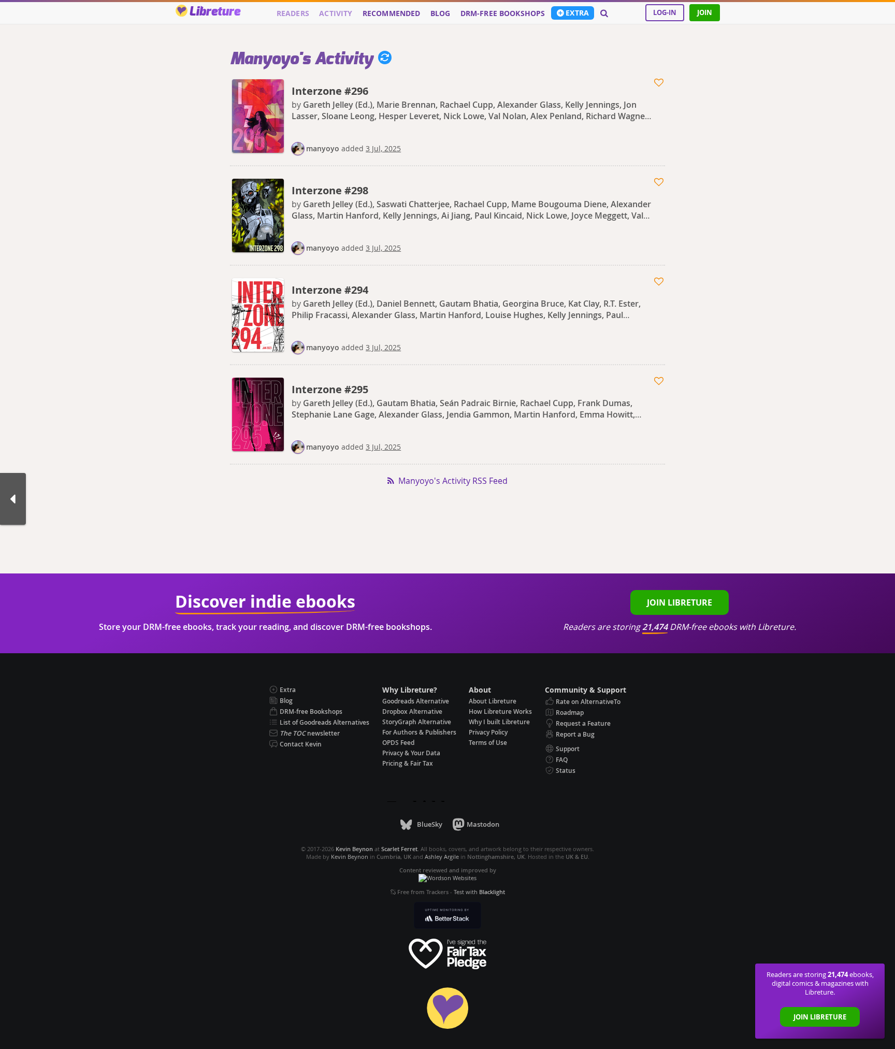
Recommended (392, 13)
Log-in (664, 12)
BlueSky (429, 824)
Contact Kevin (301, 744)
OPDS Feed (398, 742)
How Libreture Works (500, 711)
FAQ (562, 759)
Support (568, 748)
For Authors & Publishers (419, 732)
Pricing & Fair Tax (407, 763)
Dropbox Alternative (412, 711)
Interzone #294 (330, 290)
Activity (335, 13)
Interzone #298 (330, 190)
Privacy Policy (488, 732)
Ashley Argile (442, 856)
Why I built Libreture (499, 721)
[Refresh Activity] (382, 59)
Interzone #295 (330, 389)
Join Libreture (819, 1017)
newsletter (310, 733)
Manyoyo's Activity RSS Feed (453, 480)
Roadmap (570, 712)
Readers (293, 13)
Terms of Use (488, 742)
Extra (577, 13)
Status (565, 770)
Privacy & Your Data (411, 753)
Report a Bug (575, 734)
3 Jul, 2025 (383, 148)
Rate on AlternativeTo (588, 701)
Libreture (214, 12)
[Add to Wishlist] (659, 83)
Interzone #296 (330, 91)
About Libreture (492, 701)
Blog (440, 13)
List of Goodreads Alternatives (324, 722)
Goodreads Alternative (415, 701)
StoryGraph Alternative (416, 721)
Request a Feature (583, 723)
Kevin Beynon (349, 856)
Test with (479, 892)
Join (704, 12)
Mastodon (483, 824)
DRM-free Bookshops (502, 13)
